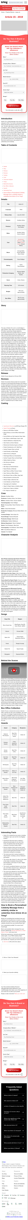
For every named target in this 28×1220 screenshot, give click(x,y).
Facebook (22, 1195)
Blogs (3, 1178)
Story (5, 168)
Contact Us (4, 1185)
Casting (5, 175)
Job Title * (5, 70)
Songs (5, 181)
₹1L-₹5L (12, 100)
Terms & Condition (18, 1173)
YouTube (14, 1195)
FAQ (3, 1183)
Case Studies (5, 1190)
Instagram (6, 1195)
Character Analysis (8, 179)
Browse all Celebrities (19, 1183)
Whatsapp (12, 1198)
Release (6, 170)
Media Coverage (6, 1176)
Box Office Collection (9, 186)
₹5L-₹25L (21, 100)
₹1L (5, 100)
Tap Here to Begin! (19, 8)
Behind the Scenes (8, 183)
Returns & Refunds (18, 1185)
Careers (16, 1188)
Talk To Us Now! (14, 106)
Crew (5, 177)
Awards (5, 188)
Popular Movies (10, 12)
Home (3, 12)
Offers (3, 1188)
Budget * (5, 96)
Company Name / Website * (9, 63)
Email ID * (5, 83)
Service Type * (6, 89)
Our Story (4, 1173)
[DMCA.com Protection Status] (14, 1216)
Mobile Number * (7, 76)
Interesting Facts (8, 190)
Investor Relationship (19, 1178)
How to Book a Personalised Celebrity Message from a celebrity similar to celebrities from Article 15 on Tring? (14, 194)
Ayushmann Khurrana (9, 426)
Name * (4, 57)
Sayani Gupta (7, 428)
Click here (6, 941)
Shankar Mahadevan (17, 930)
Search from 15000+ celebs (17, 2)
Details (5, 166)
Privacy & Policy (18, 1176)
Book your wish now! (20, 993)
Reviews (6, 173)
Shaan (6, 932)
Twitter (5, 1197)
